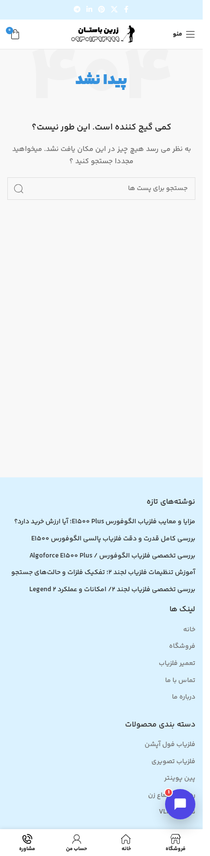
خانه (189, 630)
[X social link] (114, 10)
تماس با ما (180, 681)
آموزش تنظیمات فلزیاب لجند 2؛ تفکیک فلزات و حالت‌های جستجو (103, 573)
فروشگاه (182, 647)
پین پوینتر (179, 779)
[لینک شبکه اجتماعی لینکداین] (89, 10)
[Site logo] (101, 34)
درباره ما (183, 698)
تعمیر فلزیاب (177, 664)
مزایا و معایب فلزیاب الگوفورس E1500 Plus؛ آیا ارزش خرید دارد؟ (104, 522)
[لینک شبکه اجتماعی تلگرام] (77, 10)
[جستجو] (18, 188)
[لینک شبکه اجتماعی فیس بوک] (126, 10)
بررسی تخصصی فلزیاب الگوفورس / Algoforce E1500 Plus (112, 556)
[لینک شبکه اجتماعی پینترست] (101, 10)
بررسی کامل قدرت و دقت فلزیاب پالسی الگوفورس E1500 (113, 539)
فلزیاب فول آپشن (170, 745)
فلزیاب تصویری (173, 762)
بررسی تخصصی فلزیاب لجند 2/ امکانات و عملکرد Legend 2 (112, 590)
